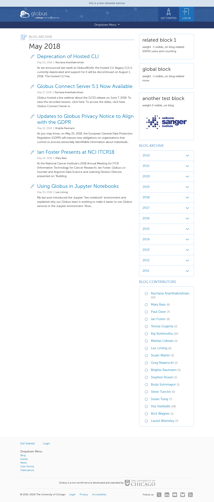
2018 (146, 197)
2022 (146, 155)
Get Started (27, 443)
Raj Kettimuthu (164, 333)
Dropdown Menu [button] (105, 24)
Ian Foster (160, 319)
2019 (146, 187)
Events (24, 459)
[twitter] (159, 494)
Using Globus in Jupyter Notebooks (78, 186)
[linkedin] (166, 494)
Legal (72, 494)
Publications (27, 470)
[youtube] (174, 494)
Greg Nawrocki (164, 363)
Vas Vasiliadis (163, 406)
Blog (23, 455)
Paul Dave (160, 312)
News (23, 463)
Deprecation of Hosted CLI (68, 56)
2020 (146, 176)
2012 (146, 260)
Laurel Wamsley (164, 421)
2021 (146, 166)
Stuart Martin (162, 355)
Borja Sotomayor (165, 384)
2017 (146, 208)
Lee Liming (161, 348)
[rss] (190, 494)
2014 (146, 239)
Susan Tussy (161, 399)
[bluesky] (182, 494)
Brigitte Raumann (166, 370)
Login (46, 443)
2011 (146, 271)
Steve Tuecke (163, 392)
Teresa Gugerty (164, 326)
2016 (146, 218)
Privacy (84, 494)
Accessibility (99, 494)
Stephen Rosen (164, 377)
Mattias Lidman (164, 341)
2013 (146, 250)
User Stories (27, 466)
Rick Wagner (162, 413)
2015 (146, 229)
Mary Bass (160, 304)
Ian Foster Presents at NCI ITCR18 (75, 152)
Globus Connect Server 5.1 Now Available (85, 86)
